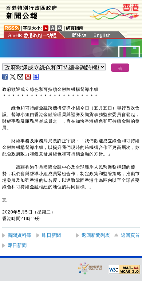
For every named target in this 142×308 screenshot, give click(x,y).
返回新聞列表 (96, 235)
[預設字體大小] (46, 28)
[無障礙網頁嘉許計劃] (90, 268)
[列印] (36, 77)
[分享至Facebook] (5, 77)
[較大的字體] (53, 28)
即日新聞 (17, 245)
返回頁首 (130, 235)
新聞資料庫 (19, 235)
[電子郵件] (20, 77)
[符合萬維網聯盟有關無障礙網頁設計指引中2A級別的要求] (124, 269)
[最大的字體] (60, 28)
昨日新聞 (51, 235)
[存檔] (28, 77)
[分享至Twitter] (13, 77)
